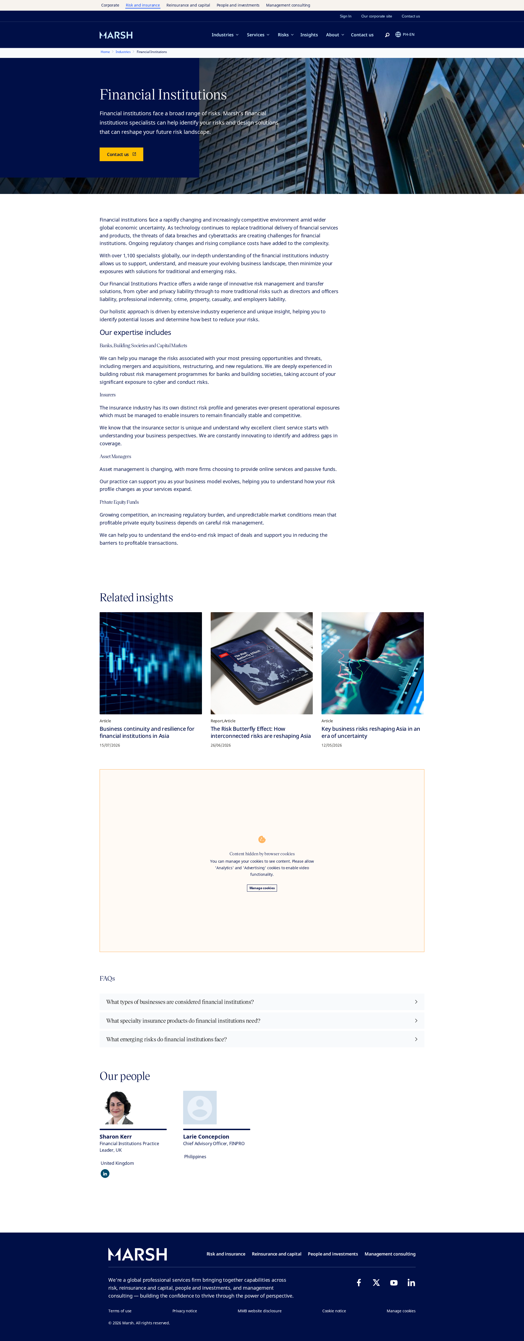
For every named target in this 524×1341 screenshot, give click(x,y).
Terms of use (120, 1310)
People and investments (238, 5)
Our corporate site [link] (376, 16)
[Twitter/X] (376, 1282)
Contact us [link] (411, 16)
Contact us (362, 35)
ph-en (409, 34)
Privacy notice (184, 1310)
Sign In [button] (346, 16)
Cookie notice (334, 1310)
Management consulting (288, 5)
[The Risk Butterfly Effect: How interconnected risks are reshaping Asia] (262, 663)
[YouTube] (393, 1282)
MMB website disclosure (260, 1310)
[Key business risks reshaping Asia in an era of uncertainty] (372, 663)
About (332, 35)
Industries (223, 35)
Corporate (110, 5)
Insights (309, 35)
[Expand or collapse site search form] (387, 35)
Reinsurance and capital (188, 5)
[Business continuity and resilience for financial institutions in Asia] (151, 663)
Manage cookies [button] (401, 1310)
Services (255, 35)
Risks (283, 35)
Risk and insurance (143, 5)
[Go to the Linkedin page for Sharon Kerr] (105, 1173)
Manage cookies (262, 888)
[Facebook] (358, 1282)
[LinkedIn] (411, 1282)
